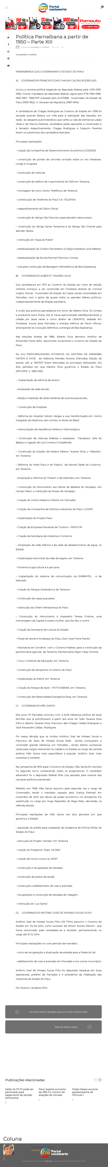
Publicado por (30, 47)
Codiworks (48, 1161)
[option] (20, 1094)
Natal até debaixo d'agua (66, 1027)
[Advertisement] (53, 1054)
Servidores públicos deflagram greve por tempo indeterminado (58, 1012)
